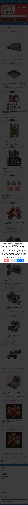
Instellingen (13, 260)
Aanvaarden (20, 260)
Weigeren (6, 260)
